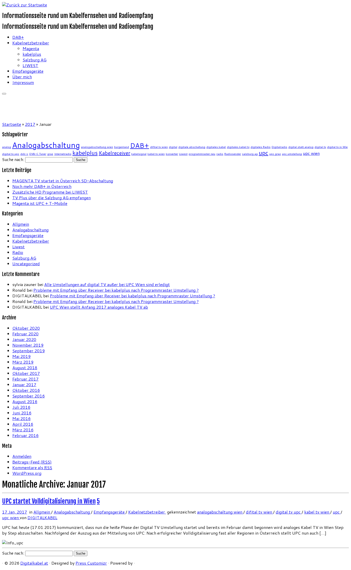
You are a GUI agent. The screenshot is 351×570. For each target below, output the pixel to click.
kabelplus (32, 54)
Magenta (31, 48)
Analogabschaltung (46, 145)
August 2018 (24, 367)
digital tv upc (10, 154)
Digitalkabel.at (34, 563)
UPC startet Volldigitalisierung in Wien (49, 501)
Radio (17, 252)
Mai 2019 (21, 356)
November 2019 (27, 345)
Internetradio (62, 154)
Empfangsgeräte (27, 71)
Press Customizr (91, 563)
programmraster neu (202, 154)
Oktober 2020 (26, 328)
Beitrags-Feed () (32, 462)
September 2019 (28, 351)
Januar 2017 (24, 384)
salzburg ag (250, 154)
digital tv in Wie (337, 147)
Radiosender (232, 154)
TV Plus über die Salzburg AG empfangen (51, 198)
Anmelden (21, 456)
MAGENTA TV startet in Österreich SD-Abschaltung (62, 181)
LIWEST (30, 65)
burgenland (121, 147)
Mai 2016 (21, 418)
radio (219, 154)
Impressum (23, 82)
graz (50, 154)
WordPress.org (26, 473)
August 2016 (24, 401)
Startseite (11, 124)
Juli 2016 (21, 407)
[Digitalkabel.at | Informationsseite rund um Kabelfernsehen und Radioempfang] (24, 5)
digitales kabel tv (238, 147)
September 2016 (28, 396)
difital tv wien (159, 147)
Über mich (22, 77)
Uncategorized (26, 264)
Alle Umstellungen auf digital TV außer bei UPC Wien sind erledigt (107, 284)
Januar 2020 (24, 339)
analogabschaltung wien (97, 147)
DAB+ (18, 37)
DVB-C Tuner (37, 154)
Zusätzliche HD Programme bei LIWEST (50, 192)
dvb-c (24, 154)
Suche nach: (13, 159)
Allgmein (20, 224)
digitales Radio (261, 147)
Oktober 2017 (26, 373)
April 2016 (22, 424)
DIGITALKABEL (42, 517)
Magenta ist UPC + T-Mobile (39, 203)
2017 (30, 124)
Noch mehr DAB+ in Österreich (41, 186)
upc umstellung (292, 154)
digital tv (320, 147)
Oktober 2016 (26, 390)
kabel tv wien (156, 154)
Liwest (183, 154)
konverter (172, 154)
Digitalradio (279, 147)
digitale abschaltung (191, 147)
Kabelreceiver (114, 152)
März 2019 (22, 362)
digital (173, 147)
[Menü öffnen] (4, 93)
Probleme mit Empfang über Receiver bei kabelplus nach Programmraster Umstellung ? (116, 290)
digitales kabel (216, 147)
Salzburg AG (35, 60)
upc (263, 152)
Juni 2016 (21, 413)
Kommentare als (32, 467)
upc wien (311, 153)
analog (6, 147)
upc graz (275, 154)
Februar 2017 (25, 379)
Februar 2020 (25, 334)
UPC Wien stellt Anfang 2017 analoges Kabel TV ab (99, 307)
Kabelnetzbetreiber (30, 43)
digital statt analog (300, 147)
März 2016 (22, 430)
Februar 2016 (25, 435)
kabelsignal (138, 154)
